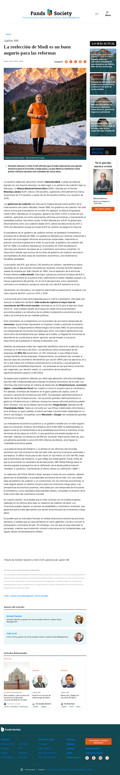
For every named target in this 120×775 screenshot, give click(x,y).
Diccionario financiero (47, 753)
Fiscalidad (42, 744)
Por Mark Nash (69, 704)
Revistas (71, 739)
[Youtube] (100, 758)
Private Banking (7, 757)
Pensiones (23, 753)
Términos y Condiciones (57, 770)
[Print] (80, 61)
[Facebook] (70, 61)
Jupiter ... (36, 707)
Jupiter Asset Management (22, 596)
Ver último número (103, 209)
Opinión (70, 744)
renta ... (72, 707)
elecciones (24, 707)
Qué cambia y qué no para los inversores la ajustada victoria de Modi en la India (16, 697)
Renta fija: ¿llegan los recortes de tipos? (70, 696)
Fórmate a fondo (46, 739)
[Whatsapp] (85, 61)
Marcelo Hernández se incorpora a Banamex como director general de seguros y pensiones (102, 108)
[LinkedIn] (66, 61)
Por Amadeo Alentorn (43, 704)
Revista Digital (98, 151)
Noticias (5, 739)
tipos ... (79, 707)
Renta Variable (41, 596)
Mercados (5, 748)
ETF (20, 748)
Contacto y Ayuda (94, 753)
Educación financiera (47, 757)
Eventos (71, 748)
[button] (33, 769)
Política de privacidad (76, 770)
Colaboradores (74, 757)
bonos (6, 707)
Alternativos (24, 744)
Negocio (4, 753)
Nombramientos (7, 744)
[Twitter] (75, 61)
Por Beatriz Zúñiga (13, 704)
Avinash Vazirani (14, 616)
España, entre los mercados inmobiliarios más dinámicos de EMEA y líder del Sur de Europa (103, 63)
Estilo (69, 753)
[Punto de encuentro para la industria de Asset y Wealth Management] (51, 14)
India (6, 596)
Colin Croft (12, 633)
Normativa (23, 757)
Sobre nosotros (92, 748)
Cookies (89, 770)
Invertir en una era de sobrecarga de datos (41, 696)
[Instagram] (94, 758)
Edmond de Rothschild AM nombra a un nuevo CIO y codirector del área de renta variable (103, 85)
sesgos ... (44, 707)
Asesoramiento (44, 748)
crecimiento (14, 707)
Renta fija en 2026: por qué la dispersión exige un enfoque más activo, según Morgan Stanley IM (103, 127)
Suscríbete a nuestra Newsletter (98, 741)
